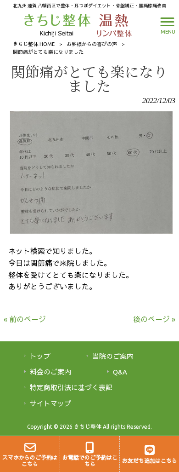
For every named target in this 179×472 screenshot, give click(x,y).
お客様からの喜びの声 (92, 44)
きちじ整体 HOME (34, 44)
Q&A (120, 372)
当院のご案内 (113, 356)
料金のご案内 (50, 372)
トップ (40, 356)
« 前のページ (25, 319)
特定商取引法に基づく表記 (71, 387)
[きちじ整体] (58, 24)
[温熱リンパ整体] (112, 24)
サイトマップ (50, 404)
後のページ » (154, 319)
